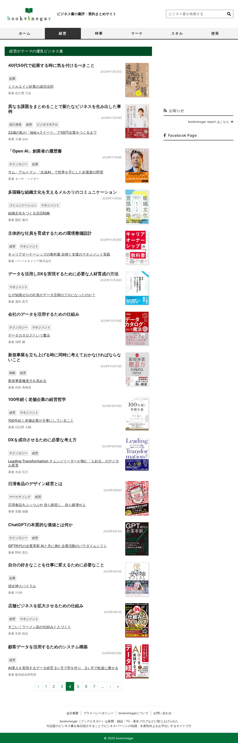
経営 (63, 33)
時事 (99, 33)
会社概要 (72, 713)
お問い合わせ (162, 713)
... (102, 686)
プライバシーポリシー (98, 713)
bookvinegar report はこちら (208, 121)
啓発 (215, 33)
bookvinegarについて (134, 713)
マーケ (137, 33)
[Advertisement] (198, 76)
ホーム (25, 33)
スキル (177, 33)
